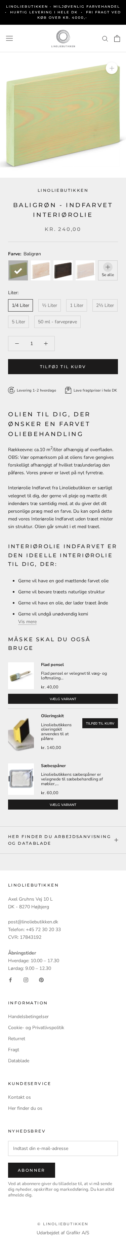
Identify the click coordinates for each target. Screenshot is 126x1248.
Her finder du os (25, 1108)
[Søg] (105, 38)
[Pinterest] (41, 980)
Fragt (13, 1050)
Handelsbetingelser (28, 1016)
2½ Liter (105, 305)
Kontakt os (19, 1097)
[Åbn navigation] (9, 38)
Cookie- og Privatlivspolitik (36, 1027)
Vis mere (27, 621)
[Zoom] (112, 68)
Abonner (31, 1170)
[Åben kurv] (117, 38)
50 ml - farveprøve (57, 322)
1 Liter (76, 305)
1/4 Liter (20, 305)
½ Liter (49, 305)
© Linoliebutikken (62, 1224)
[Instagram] (26, 980)
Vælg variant (63, 699)
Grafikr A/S (77, 1233)
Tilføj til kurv (100, 723)
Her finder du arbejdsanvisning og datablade (59, 840)
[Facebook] (10, 980)
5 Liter (18, 322)
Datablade (18, 1061)
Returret (16, 1038)
